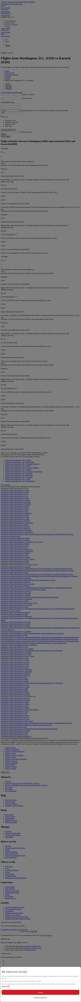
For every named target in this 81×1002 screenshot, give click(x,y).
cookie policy (6, 986)
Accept (40, 992)
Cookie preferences (40, 997)
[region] (40, 984)
